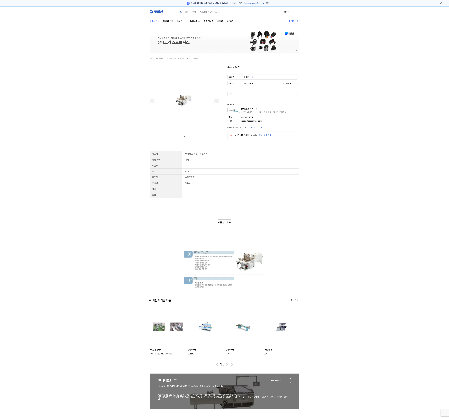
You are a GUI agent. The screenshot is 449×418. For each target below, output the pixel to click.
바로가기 (203, 153)
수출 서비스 (209, 21)
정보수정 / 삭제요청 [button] (256, 127)
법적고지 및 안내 (265, 135)
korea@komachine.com (254, 3)
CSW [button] (246, 77)
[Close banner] (440, 3)
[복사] (268, 3)
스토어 (179, 21)
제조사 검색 (154, 21)
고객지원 (230, 21)
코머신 (220, 21)
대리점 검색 (168, 21)
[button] (442, 398)
